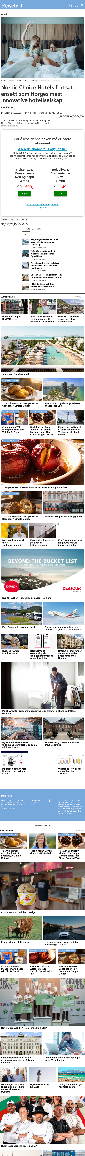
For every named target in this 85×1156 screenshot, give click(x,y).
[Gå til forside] (33, 5)
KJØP (25, 193)
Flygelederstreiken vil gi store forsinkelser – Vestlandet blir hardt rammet (45, 266)
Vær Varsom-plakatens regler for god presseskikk (69, 802)
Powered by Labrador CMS (42, 826)
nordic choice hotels (10, 219)
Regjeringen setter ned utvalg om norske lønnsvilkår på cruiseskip (45, 242)
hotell (24, 219)
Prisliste (42, 207)
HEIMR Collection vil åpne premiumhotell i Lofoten (43, 285)
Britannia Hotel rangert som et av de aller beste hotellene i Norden (46, 276)
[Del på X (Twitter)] (64, 116)
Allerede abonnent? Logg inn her (42, 149)
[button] (26, 229)
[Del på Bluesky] (78, 116)
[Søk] (71, 5)
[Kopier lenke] (74, 116)
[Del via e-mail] (71, 116)
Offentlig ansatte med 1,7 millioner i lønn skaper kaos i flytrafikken (44, 254)
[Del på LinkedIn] (67, 116)
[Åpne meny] (80, 5)
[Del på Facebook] (60, 116)
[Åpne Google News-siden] (82, 116)
